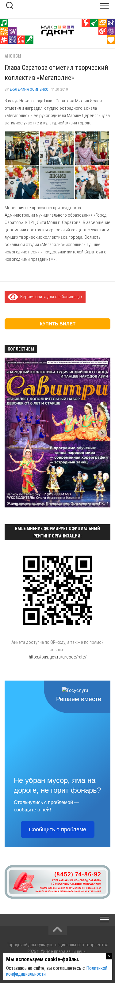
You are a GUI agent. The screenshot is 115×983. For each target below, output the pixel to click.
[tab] (16, 504)
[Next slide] (102, 433)
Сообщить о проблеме (57, 829)
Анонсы (13, 56)
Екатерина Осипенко (29, 89)
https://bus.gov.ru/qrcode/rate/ (57, 657)
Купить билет (57, 323)
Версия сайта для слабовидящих (50, 296)
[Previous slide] (13, 433)
